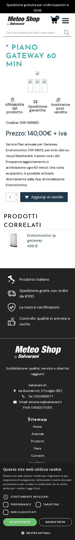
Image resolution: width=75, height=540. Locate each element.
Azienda (37, 434)
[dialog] (37, 501)
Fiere (37, 448)
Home (37, 426)
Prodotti (37, 441)
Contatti (37, 455)
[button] (37, 532)
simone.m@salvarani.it (45, 402)
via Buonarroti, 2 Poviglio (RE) (40, 391)
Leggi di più (33, 488)
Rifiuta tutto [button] (55, 522)
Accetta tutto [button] (19, 522)
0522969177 (43, 396)
